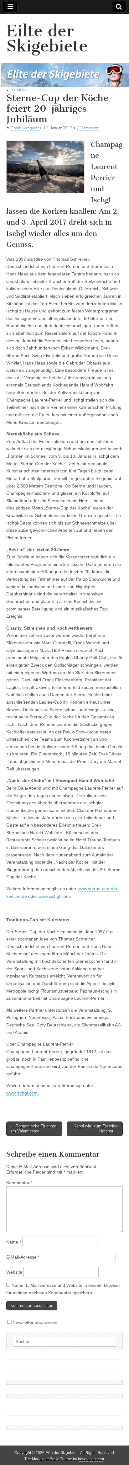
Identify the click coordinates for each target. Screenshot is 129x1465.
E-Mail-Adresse (22, 1257)
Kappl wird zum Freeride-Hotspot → (96, 1128)
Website (14, 1272)
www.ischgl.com (54, 896)
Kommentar (19, 1182)
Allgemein (16, 90)
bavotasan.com (91, 1459)
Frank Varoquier (25, 127)
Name (13, 1241)
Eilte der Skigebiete (47, 38)
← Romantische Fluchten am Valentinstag (33, 1128)
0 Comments (88, 127)
